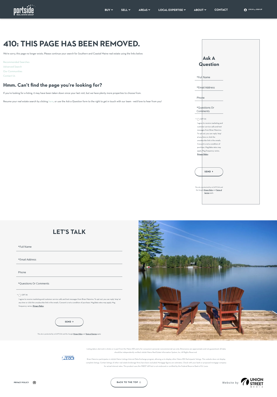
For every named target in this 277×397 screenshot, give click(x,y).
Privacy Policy (202, 154)
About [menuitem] (199, 10)
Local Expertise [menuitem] (170, 10)
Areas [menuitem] (143, 10)
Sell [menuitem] (124, 10)
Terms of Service (91, 334)
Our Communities (12, 72)
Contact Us (9, 76)
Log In (251, 9)
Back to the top (127, 382)
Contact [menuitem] (221, 9)
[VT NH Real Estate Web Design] (252, 382)
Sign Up (259, 9)
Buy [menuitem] (107, 10)
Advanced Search (12, 67)
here (51, 102)
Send (208, 172)
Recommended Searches (16, 62)
